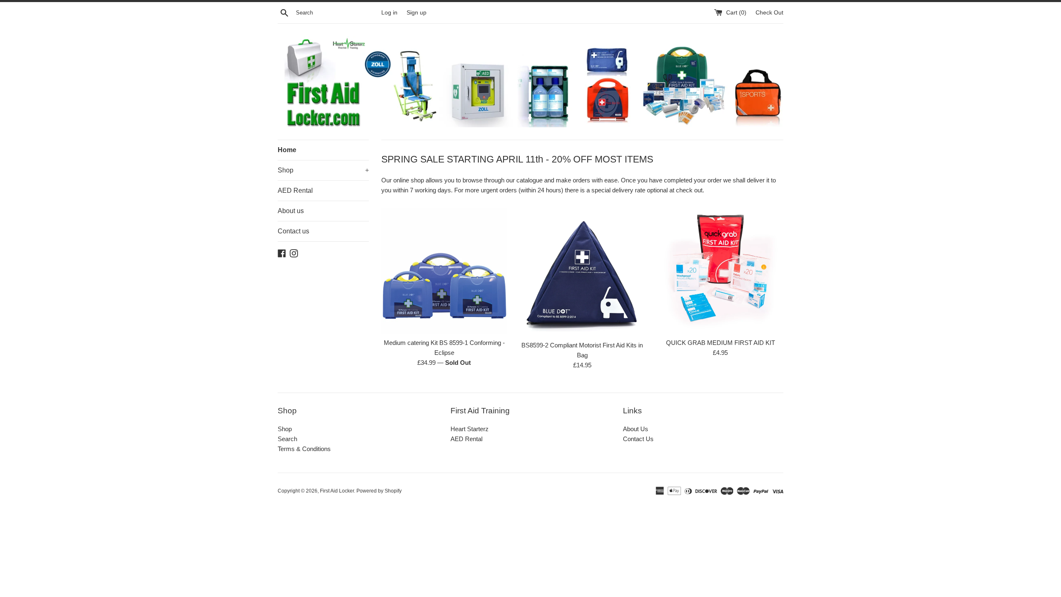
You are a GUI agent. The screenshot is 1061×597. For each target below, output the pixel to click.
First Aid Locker (337, 491)
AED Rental (295, 190)
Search (287, 438)
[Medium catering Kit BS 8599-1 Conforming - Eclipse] (444, 270)
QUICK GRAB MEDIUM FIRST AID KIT (720, 342)
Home (287, 149)
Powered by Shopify (379, 491)
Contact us (293, 231)
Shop (323, 170)
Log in (389, 13)
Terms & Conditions (304, 448)
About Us (635, 428)
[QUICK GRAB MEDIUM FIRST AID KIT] (720, 270)
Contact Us (638, 438)
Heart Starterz (470, 428)
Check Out (769, 13)
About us (291, 210)
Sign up (416, 13)
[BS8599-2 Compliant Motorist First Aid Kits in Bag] (582, 270)
